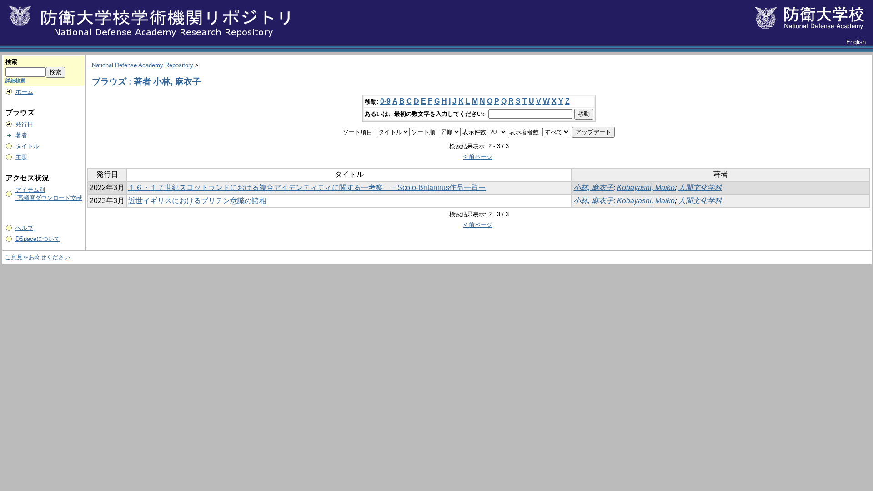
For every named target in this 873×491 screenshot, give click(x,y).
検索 (11, 61)
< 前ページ (477, 156)
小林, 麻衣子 (593, 187)
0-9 (385, 101)
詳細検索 (15, 80)
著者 (21, 135)
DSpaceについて (37, 238)
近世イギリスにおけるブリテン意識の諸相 (197, 201)
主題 (21, 157)
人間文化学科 (700, 187)
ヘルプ (24, 228)
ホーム (24, 91)
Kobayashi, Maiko (646, 187)
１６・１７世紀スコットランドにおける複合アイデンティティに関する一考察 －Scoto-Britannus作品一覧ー (307, 187)
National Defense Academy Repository (142, 65)
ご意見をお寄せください (37, 257)
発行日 (24, 124)
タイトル (27, 146)
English (856, 42)
